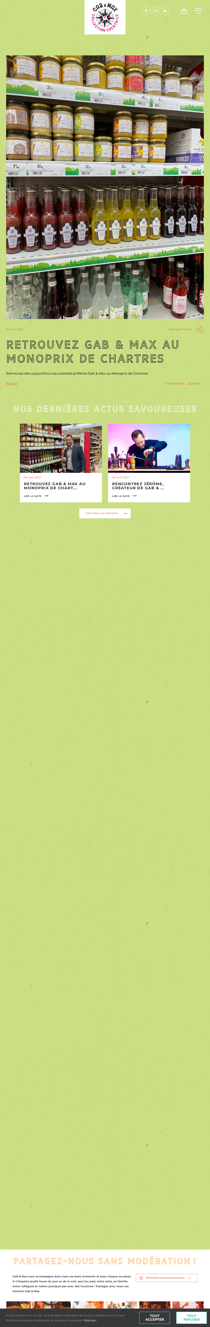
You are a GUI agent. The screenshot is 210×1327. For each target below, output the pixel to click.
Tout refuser (192, 1317)
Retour (12, 383)
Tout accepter (154, 1317)
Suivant (194, 383)
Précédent (176, 383)
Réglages (90, 1320)
